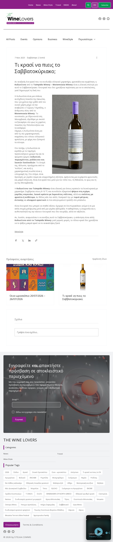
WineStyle (68, 39)
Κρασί (25, 472)
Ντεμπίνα (34, 488)
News (5, 453)
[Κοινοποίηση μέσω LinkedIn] (29, 240)
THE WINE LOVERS (20, 440)
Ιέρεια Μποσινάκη (53, 499)
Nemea (8, 499)
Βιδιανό (22, 478)
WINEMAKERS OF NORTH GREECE (58, 494)
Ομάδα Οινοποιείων (13, 494)
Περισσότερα (85, 39)
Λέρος (81, 510)
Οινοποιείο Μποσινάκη (83, 499)
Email (15, 399)
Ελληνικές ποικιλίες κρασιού (37, 483)
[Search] (88, 5)
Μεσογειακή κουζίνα (85, 483)
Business (52, 39)
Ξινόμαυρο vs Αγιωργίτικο (72, 488)
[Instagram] (104, 18)
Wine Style (8, 459)
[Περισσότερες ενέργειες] (96, 57)
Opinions (37, 39)
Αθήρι (69, 483)
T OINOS (29, 494)
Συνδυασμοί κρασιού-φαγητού (17, 510)
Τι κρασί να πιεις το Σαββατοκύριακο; (74, 297)
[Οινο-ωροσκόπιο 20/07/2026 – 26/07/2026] (30, 277)
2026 (7, 472)
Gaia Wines (77, 505)
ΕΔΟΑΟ (54, 488)
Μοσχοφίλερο (58, 478)
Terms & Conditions (33, 524)
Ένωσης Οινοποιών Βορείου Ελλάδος (49, 510)
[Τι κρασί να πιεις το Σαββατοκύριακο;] (83, 277)
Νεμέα (83, 478)
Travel (60, 454)
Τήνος (66, 499)
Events (24, 39)
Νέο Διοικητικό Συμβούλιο (15, 488)
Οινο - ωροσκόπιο (59, 472)
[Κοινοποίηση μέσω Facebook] (16, 240)
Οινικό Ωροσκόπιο (39, 472)
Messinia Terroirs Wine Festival (17, 515)
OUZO (39, 494)
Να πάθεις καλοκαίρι (13, 483)
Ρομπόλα (44, 478)
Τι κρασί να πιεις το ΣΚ (92, 472)
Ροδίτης (94, 478)
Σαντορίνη (103, 494)
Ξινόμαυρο (72, 478)
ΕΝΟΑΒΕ (33, 478)
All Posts (10, 39)
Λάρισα (71, 510)
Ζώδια (15, 472)
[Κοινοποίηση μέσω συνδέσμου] (36, 240)
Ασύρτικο (74, 472)
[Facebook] (100, 18)
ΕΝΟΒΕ (89, 488)
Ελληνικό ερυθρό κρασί (85, 494)
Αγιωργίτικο (10, 478)
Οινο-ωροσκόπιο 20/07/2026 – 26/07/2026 (27, 297)
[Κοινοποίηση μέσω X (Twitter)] (22, 240)
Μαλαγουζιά (58, 483)
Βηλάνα (100, 483)
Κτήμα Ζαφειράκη (48, 505)
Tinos (45, 488)
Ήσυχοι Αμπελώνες (28, 505)
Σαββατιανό (64, 505)
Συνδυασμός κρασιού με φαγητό (28, 499)
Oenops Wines (11, 505)
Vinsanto (100, 499)
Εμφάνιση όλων (99, 259)
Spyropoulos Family (41, 515)
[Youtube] (108, 18)
